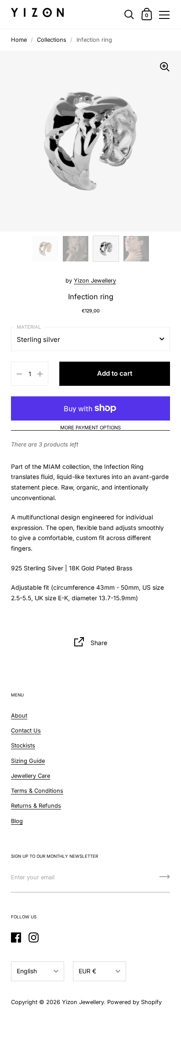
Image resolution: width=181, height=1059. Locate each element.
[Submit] (164, 879)
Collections (51, 39)
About (19, 715)
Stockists (23, 745)
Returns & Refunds (36, 805)
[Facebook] (16, 937)
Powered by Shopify (134, 1002)
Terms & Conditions (37, 790)
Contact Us (26, 730)
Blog (17, 821)
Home (19, 39)
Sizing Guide (28, 761)
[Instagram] (33, 937)
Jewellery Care (30, 775)
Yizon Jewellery (95, 280)
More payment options (90, 428)
